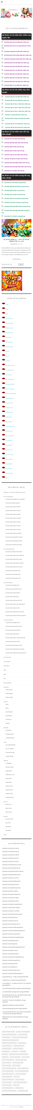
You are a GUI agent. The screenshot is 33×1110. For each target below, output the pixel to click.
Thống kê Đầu (8, 782)
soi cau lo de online (6, 1062)
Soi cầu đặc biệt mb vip (9, 549)
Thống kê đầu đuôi (10, 398)
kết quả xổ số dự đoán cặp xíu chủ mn (14, 626)
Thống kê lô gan (9, 793)
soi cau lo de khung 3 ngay (8, 1059)
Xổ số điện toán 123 (10, 370)
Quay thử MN (8, 826)
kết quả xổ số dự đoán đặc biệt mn (13, 630)
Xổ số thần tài (9, 374)
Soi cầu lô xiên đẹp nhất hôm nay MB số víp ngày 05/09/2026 (16, 988)
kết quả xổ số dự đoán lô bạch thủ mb (14, 559)
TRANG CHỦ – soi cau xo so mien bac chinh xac (14, 492)
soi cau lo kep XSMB (6, 1065)
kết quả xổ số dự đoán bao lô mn (13, 622)
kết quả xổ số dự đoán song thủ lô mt (14, 600)
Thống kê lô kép (9, 412)
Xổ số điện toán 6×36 (10, 737)
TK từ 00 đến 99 (9, 440)
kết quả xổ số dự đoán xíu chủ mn (13, 641)
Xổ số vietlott (8, 337)
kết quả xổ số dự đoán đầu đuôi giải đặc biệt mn (16, 652)
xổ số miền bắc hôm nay (23, 1090)
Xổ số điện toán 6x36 (10, 365)
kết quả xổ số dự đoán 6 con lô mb (13, 525)
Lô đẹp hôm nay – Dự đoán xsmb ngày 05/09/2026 (14, 980)
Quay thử (6, 816)
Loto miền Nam (9, 449)
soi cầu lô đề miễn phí (7, 1082)
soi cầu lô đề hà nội (20, 1079)
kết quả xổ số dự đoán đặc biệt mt (13, 592)
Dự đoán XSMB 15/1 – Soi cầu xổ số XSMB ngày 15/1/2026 (16, 240)
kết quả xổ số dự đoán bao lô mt (12, 585)
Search (21, 264)
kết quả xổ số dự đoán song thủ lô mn (14, 645)
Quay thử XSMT (9, 468)
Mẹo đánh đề (5, 1054)
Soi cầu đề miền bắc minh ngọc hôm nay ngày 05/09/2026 (15, 991)
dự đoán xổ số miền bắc (18, 1048)
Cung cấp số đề (7, 657)
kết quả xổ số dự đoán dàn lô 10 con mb (14, 537)
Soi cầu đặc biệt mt (8, 582)
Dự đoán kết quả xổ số (7, 1045)
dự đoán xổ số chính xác (19, 1045)
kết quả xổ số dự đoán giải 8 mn (12, 634)
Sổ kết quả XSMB (9, 323)
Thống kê (8, 360)
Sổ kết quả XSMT (9, 332)
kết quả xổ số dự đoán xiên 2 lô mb (13, 574)
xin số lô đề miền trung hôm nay (9, 1090)
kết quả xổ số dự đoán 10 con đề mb (13, 518)
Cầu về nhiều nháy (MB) (11, 393)
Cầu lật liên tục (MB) (10, 384)
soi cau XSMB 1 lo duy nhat (8, 1073)
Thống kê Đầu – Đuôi (10, 426)
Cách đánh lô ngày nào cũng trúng (19, 1037)
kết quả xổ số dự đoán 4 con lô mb (13, 522)
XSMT (7, 313)
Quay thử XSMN (9, 463)
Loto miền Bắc (9, 445)
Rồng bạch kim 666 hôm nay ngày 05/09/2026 (13, 1005)
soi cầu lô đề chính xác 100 (8, 1079)
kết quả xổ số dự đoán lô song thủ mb (14, 551)
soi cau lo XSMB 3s (16, 1065)
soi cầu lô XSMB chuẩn (7, 1076)
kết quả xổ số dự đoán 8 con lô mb (13, 529)
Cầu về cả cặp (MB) (10, 388)
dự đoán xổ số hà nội (6, 1048)
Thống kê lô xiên (9, 407)
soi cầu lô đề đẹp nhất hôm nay (20, 1082)
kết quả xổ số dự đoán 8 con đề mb (13, 514)
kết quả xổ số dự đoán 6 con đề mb (13, 510)
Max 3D (7, 351)
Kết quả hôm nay (9, 318)
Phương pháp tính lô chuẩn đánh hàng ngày (18, 1054)
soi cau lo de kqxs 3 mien (21, 1059)
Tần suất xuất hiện (10, 435)
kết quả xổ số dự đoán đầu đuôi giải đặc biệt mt (16, 615)
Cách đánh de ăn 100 (6, 1037)
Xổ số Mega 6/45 (9, 715)
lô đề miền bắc (23, 1051)
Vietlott (6, 701)
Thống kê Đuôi (9, 421)
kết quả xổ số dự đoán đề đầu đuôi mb (14, 544)
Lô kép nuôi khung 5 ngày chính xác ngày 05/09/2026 (14, 1008)
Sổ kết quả (6, 687)
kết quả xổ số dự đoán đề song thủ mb (14, 566)
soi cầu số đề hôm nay (7, 1085)
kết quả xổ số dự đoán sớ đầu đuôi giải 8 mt (15, 611)
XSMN (7, 309)
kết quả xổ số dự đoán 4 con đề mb (13, 506)
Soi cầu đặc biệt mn (8, 620)
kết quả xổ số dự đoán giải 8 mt (12, 596)
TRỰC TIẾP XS (6, 665)
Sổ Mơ (5, 834)
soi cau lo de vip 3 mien (18, 1062)
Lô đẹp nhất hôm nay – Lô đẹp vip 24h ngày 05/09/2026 (15, 976)
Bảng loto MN (9, 808)
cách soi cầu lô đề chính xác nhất (9, 1034)
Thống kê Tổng (9, 431)
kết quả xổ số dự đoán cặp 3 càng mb (13, 533)
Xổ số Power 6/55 (9, 346)
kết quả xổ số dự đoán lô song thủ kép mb (15, 555)
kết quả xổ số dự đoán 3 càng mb (13, 503)
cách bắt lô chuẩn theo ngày (8, 1031)
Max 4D (7, 356)
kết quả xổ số (15, 1051)
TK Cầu (5, 742)
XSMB (7, 304)
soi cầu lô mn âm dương (21, 1073)
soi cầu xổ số (16, 1085)
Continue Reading (16, 259)
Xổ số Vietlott (9, 719)
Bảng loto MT (8, 804)
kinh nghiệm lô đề (6, 1051)
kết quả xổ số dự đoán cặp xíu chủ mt (13, 589)
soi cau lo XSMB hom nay (23, 1068)
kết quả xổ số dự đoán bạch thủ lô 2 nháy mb (15, 499)
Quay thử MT (8, 822)
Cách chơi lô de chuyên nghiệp (23, 1031)
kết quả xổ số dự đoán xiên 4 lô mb (13, 578)
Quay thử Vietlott (9, 473)
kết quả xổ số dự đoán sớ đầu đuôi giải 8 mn (15, 649)
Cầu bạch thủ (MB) (10, 379)
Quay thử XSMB (9, 459)
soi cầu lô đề (16, 1076)
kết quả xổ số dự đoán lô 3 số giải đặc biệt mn (15, 637)
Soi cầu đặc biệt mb (8, 496)
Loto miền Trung (9, 454)
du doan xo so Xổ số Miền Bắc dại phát (10, 1040)
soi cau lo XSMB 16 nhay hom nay (9, 1068)
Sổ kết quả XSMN (9, 693)
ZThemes (21, 1106)
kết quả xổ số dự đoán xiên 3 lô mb (13, 570)
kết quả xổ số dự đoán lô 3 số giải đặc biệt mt (15, 604)
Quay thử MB (8, 830)
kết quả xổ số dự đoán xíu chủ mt (13, 608)
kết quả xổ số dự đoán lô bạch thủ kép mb (14, 563)
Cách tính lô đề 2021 (23, 1034)
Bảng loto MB (8, 812)
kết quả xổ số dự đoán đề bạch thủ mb (14, 540)
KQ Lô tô (6, 801)
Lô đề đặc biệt (7, 661)
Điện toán (6, 727)
